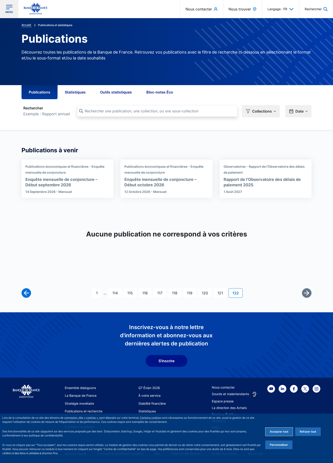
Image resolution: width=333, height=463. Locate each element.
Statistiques (75, 92)
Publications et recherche (83, 411)
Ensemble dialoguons (80, 388)
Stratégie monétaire (79, 403)
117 (161, 293)
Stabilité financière (152, 403)
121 (221, 293)
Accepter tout (279, 431)
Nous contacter (223, 387)
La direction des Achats (229, 408)
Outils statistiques (116, 92)
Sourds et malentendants (230, 394)
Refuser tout (308, 431)
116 (146, 293)
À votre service (149, 395)
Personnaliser (279, 444)
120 (206, 293)
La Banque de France (81, 395)
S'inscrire (166, 361)
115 (131, 293)
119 (191, 293)
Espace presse (223, 401)
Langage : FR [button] (277, 9)
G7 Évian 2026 (149, 388)
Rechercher (33, 108)
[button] (316, 9)
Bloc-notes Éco (159, 92)
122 (237, 293)
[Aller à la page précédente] (26, 293)
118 (176, 293)
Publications (39, 92)
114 (116, 293)
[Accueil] (26, 391)
